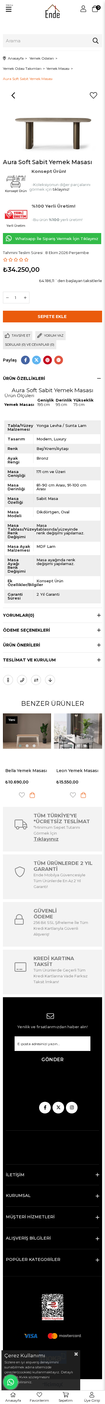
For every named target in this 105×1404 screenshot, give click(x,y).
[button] (21, 746)
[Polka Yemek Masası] (80, 731)
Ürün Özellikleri (24, 378)
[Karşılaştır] (36, 680)
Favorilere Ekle (24, 795)
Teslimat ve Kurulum (29, 660)
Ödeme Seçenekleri (26, 630)
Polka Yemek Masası (80, 770)
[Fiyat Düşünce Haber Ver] (50, 680)
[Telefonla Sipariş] (22, 680)
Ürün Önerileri (21, 645)
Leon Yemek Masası (28, 770)
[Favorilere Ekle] (93, 95)
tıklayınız (61, 189)
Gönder (52, 1059)
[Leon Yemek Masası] (29, 731)
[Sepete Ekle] (34, 795)
